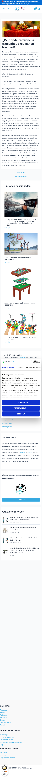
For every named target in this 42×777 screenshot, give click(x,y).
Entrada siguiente (21, 176)
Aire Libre (3, 725)
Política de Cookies (6, 740)
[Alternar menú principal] (4, 9)
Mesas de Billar (7, 423)
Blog (1, 745)
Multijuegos (4, 717)
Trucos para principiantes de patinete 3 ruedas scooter (20, 338)
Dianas (2, 720)
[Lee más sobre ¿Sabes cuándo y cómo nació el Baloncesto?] (20, 244)
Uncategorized (7, 427)
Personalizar (20, 408)
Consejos (7, 228)
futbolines (22, 452)
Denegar (21, 414)
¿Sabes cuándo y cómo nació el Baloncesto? (17, 258)
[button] (8, 9)
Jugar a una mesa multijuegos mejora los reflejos (19, 304)
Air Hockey (3, 715)
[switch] (4, 774)
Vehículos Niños (5, 722)
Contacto (3, 755)
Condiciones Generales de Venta (11, 742)
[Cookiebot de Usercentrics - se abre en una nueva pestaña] (31, 361)
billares (29, 452)
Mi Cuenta (3, 753)
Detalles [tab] (20, 367)
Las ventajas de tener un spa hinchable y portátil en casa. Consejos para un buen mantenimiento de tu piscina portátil (20, 222)
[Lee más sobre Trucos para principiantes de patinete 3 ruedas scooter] (20, 324)
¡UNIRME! (21, 500)
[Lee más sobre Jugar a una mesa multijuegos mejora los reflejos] (20, 284)
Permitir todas (21, 402)
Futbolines (3, 710)
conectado (22, 357)
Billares (2, 712)
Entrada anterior (21, 172)
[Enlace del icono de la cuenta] (39, 9)
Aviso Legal (4, 735)
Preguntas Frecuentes (7, 758)
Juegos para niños (8, 420)
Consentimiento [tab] (8, 367)
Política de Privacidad (7, 737)
